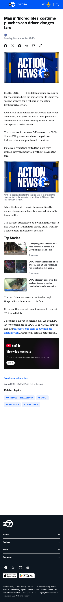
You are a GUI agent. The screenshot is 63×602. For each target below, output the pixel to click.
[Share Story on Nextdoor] (26, 45)
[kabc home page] (8, 523)
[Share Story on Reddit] (19, 45)
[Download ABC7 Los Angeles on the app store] (10, 575)
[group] (31, 189)
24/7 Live (22, 4)
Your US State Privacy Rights (14, 590)
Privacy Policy (8, 587)
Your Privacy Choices (24, 587)
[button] (4, 4)
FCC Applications (29, 593)
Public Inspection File (11, 593)
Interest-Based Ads (49, 590)
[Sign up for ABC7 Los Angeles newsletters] (28, 568)
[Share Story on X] (12, 45)
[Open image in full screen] (55, 165)
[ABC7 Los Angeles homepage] (12, 4)
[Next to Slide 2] (55, 177)
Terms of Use (33, 590)
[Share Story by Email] (33, 45)
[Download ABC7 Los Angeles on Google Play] (27, 575)
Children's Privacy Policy (46, 587)
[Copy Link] (40, 45)
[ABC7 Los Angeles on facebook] (6, 568)
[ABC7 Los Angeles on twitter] (13, 568)
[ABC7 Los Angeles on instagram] (20, 568)
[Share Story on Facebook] (5, 45)
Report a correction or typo (16, 378)
